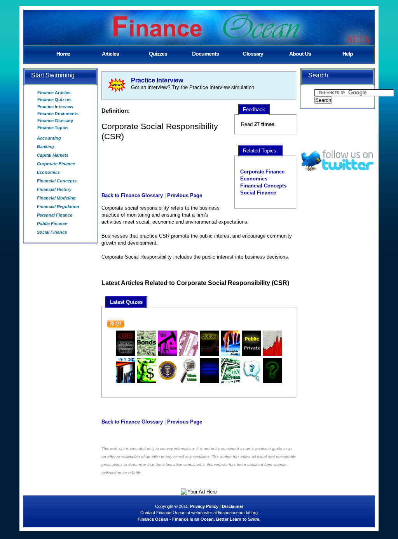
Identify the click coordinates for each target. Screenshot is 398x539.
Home (63, 54)
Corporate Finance (56, 163)
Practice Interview (55, 106)
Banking (45, 146)
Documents (205, 54)
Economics (48, 172)
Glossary (253, 54)
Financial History (54, 189)
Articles (110, 54)
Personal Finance (54, 215)
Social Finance (52, 232)
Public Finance (52, 223)
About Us (300, 54)
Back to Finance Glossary (132, 195)
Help (347, 54)
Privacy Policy (204, 506)
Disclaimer (232, 506)
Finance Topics (52, 127)
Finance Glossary (55, 120)
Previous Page (184, 195)
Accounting (49, 138)
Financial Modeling (56, 198)
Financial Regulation (58, 206)
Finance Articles (53, 92)
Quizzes (158, 54)
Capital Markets (52, 155)
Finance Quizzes (54, 99)
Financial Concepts (57, 180)
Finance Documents (58, 113)
